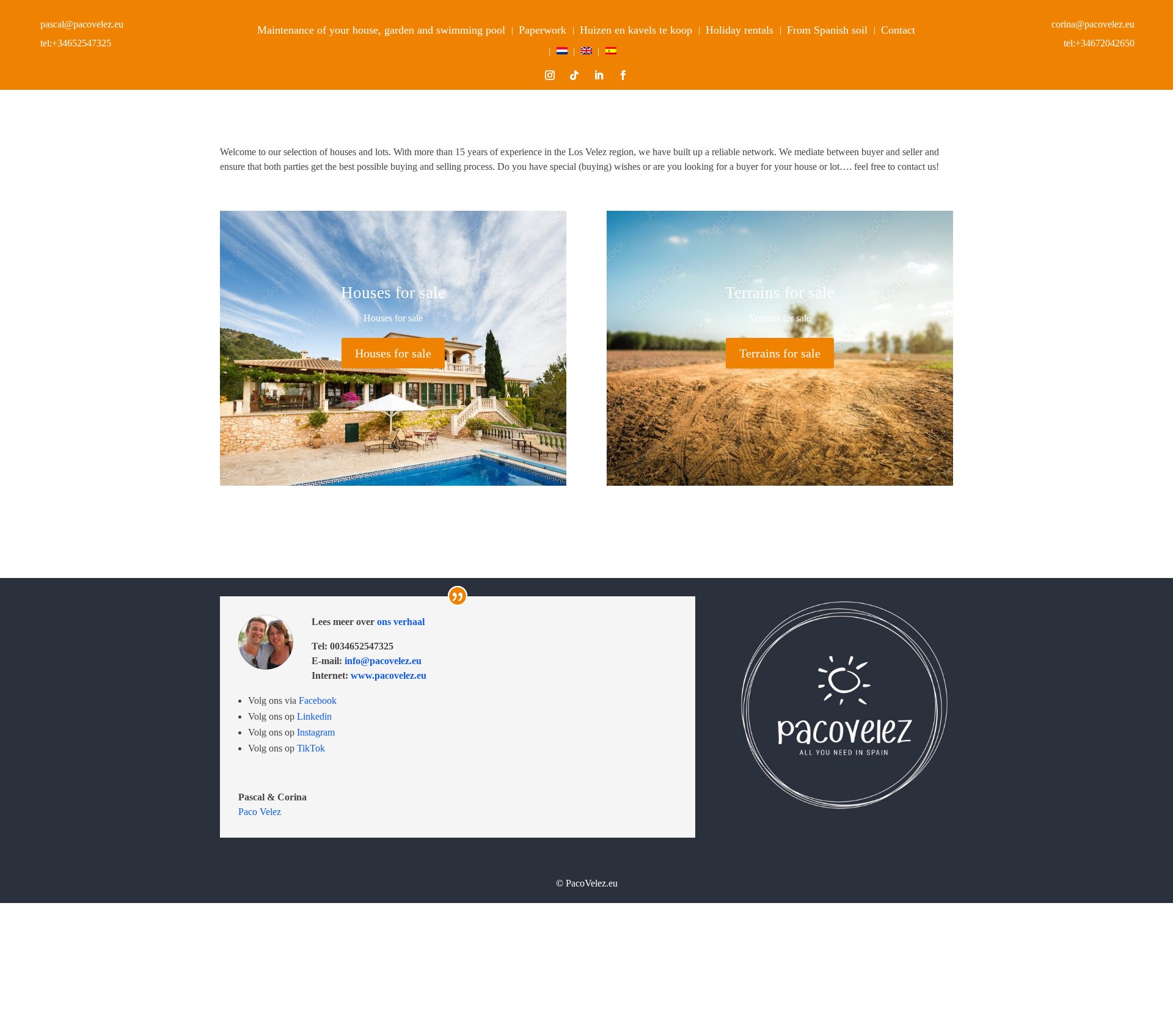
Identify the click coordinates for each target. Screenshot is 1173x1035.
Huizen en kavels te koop (636, 30)
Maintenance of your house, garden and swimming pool (381, 30)
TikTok (311, 748)
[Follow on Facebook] (623, 75)
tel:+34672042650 (1099, 43)
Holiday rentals (739, 30)
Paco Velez (259, 811)
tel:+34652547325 (75, 43)
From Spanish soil (827, 30)
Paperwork (542, 30)
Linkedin (314, 716)
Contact (898, 30)
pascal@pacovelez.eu (81, 24)
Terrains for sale (779, 353)
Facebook (318, 700)
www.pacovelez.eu (388, 675)
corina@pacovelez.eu (1093, 24)
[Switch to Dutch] (562, 53)
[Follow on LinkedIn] (598, 75)
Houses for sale (393, 353)
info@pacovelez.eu (382, 661)
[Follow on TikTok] (574, 75)
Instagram (316, 732)
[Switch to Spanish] (610, 53)
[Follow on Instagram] (550, 75)
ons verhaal (400, 621)
